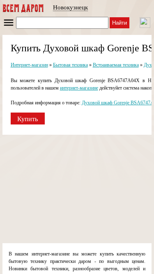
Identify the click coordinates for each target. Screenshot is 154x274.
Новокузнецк (70, 7)
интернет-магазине (79, 88)
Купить (27, 118)
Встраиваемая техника (116, 65)
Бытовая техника (70, 65)
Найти (119, 23)
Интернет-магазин (29, 65)
